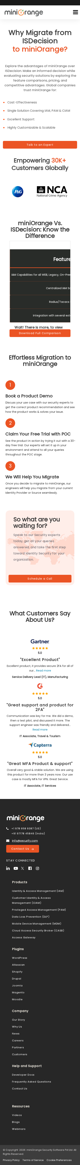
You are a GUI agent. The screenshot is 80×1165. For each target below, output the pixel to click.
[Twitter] (24, 868)
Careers (18, 1040)
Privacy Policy (11, 1160)
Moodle (17, 999)
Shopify (17, 972)
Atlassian (18, 965)
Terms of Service (33, 1160)
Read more (43, 670)
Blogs (16, 1122)
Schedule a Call (40, 579)
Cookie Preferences (59, 1160)
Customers (19, 1054)
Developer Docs (23, 1075)
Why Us (17, 1027)
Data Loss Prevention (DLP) (31, 917)
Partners (18, 1047)
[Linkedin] (9, 868)
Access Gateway (24, 937)
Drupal (16, 978)
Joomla (17, 985)
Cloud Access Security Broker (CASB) (38, 930)
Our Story (18, 1020)
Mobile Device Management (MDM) (36, 923)
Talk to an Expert (40, 145)
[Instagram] (39, 868)
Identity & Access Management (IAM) (38, 891)
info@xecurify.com (25, 841)
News (16, 1033)
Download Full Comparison (40, 333)
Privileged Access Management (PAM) (39, 910)
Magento (18, 992)
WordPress (19, 958)
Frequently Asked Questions (31, 1081)
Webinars (18, 1129)
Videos (17, 1115)
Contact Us (21, 849)
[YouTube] (17, 868)
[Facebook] (31, 868)
